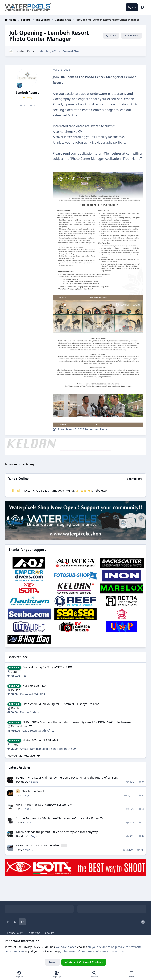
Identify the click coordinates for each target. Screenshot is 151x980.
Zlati (14, 672)
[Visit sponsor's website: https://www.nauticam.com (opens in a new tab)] (29, 601)
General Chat (71, 51)
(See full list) (134, 479)
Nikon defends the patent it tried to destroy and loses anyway (57, 832)
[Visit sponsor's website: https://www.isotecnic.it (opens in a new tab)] (29, 588)
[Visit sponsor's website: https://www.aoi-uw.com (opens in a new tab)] (29, 563)
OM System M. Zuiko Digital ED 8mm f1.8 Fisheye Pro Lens (61, 704)
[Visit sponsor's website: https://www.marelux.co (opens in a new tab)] (122, 588)
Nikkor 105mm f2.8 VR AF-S (40, 740)
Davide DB (22, 781)
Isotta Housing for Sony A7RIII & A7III (47, 667)
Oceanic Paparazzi (36, 490)
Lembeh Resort (25, 51)
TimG (14, 744)
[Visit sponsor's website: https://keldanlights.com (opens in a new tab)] (75, 588)
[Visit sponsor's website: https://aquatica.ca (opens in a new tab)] (75, 563)
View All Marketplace (21, 755)
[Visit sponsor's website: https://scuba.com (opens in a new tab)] (29, 614)
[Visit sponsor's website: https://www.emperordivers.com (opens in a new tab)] (29, 576)
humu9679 (57, 490)
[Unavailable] (98, 175)
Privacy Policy (14, 933)
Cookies (49, 933)
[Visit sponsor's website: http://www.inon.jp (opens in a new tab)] (122, 576)
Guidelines (48, 947)
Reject (52, 962)
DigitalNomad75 (21, 726)
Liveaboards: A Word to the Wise (38, 845)
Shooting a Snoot (33, 791)
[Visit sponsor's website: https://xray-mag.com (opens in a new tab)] (29, 639)
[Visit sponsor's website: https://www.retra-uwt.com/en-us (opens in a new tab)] (122, 601)
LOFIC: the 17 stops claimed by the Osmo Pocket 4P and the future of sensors (67, 777)
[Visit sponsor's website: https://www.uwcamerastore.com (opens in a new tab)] (75, 627)
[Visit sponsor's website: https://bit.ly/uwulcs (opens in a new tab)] (29, 627)
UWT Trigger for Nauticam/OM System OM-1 (45, 804)
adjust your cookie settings (42, 951)
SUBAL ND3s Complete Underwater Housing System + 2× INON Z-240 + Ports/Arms (77, 722)
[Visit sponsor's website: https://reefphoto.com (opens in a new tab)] (75, 601)
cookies (82, 947)
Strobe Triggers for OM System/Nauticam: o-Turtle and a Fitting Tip (60, 818)
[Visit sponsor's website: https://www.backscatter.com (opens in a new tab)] (122, 563)
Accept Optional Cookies (86, 962)
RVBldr (69, 490)
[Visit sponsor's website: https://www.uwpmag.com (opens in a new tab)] (122, 627)
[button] (142, 7)
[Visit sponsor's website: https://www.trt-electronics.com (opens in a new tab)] (122, 614)
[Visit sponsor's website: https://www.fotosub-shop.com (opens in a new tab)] (75, 576)
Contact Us (33, 933)
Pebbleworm (102, 490)
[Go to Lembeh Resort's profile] (11, 51)
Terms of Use (13, 947)
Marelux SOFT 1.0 (34, 685)
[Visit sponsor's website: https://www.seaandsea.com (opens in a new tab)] (75, 614)
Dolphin (16, 708)
